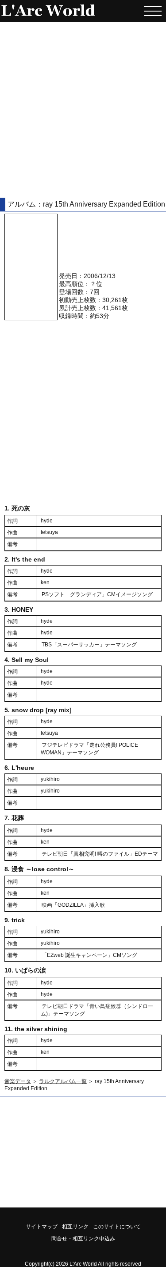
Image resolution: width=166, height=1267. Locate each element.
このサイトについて (117, 1226)
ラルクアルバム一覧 (63, 1081)
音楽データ (17, 1081)
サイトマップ (42, 1226)
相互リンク (75, 1226)
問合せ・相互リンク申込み (83, 1238)
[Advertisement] (83, 110)
